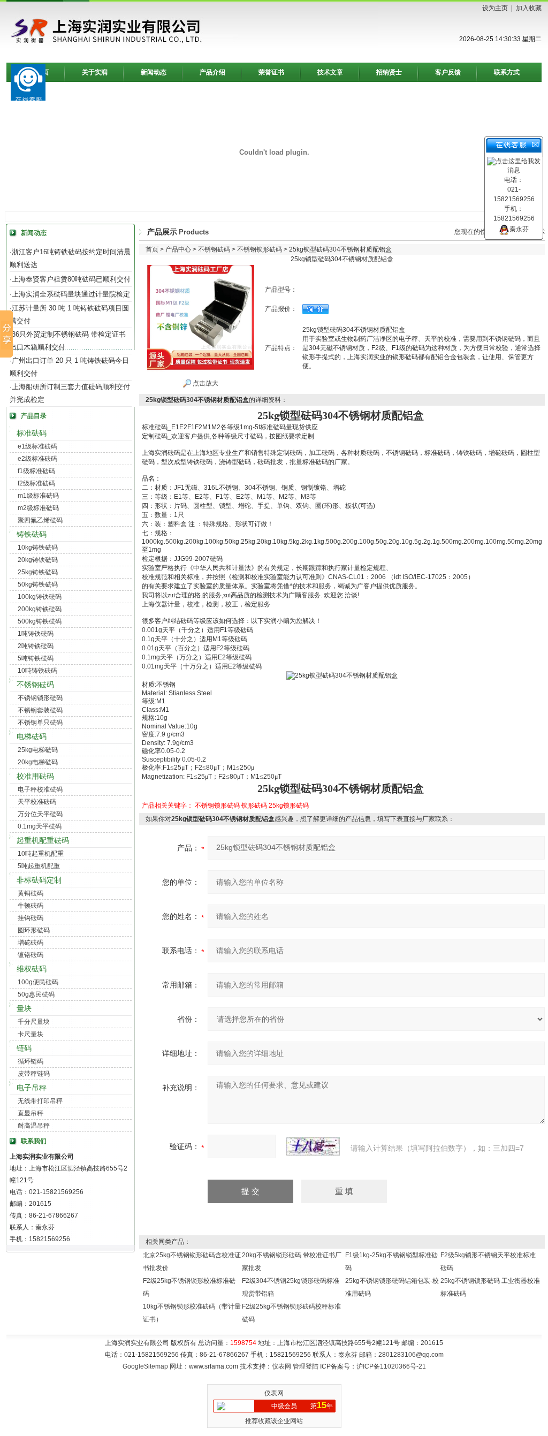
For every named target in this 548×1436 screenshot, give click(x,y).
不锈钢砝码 (35, 684)
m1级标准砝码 (38, 495)
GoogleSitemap (145, 1366)
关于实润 (95, 72)
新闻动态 (153, 72)
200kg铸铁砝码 (40, 609)
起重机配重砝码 (43, 840)
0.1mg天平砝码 (40, 826)
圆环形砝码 (34, 930)
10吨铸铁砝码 (37, 670)
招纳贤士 (389, 72)
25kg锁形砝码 (289, 805)
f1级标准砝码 (36, 471)
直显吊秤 (30, 1113)
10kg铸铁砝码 (38, 547)
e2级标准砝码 (37, 458)
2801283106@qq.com (411, 1354)
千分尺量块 (34, 1021)
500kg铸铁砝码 (40, 621)
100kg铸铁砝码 (40, 597)
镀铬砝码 (30, 955)
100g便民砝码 (38, 982)
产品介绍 (212, 72)
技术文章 (330, 72)
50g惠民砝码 (36, 994)
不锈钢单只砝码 (40, 722)
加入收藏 (529, 8)
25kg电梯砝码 (38, 750)
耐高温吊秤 (34, 1125)
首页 (152, 249)
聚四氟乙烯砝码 (40, 520)
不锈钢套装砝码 (40, 710)
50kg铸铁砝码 (38, 584)
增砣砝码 (30, 942)
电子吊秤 (32, 1087)
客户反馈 (448, 72)
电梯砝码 (32, 736)
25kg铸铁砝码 (38, 572)
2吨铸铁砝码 (36, 646)
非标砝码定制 (39, 880)
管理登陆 (305, 1366)
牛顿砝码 (30, 905)
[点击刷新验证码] (313, 1146)
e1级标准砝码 (37, 446)
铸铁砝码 (32, 534)
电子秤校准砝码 (40, 789)
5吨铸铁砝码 (36, 658)
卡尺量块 (30, 1034)
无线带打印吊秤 (40, 1101)
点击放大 (204, 383)
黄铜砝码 (30, 893)
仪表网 (281, 1366)
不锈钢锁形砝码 (40, 698)
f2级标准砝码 (36, 483)
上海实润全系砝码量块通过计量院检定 (71, 294)
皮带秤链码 (34, 1073)
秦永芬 (519, 229)
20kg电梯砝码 (38, 762)
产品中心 (178, 249)
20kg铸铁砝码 (38, 560)
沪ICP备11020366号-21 (391, 1366)
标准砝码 (32, 433)
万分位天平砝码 (40, 814)
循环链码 (30, 1061)
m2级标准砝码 (38, 508)
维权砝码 (32, 968)
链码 (24, 1048)
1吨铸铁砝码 (36, 633)
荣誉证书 (271, 72)
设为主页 (495, 8)
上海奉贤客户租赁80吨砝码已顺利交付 (71, 279)
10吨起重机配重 (41, 853)
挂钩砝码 (30, 918)
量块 (24, 1008)
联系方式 (507, 72)
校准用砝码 (35, 776)
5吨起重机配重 (39, 866)
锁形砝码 (254, 805)
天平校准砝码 (37, 802)
